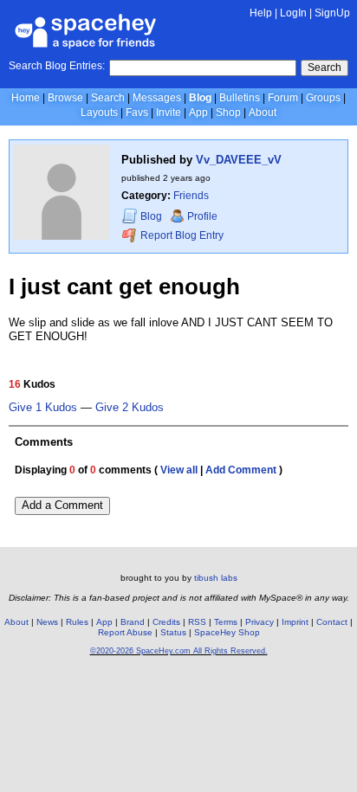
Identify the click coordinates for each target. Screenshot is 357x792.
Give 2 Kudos (129, 408)
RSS (197, 622)
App (198, 112)
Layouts (99, 112)
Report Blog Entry (181, 235)
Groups (323, 98)
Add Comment (240, 470)
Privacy (259, 622)
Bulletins (239, 98)
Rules (77, 622)
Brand (132, 622)
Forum (283, 98)
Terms (225, 622)
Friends (191, 196)
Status (173, 632)
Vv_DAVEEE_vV (239, 159)
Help (261, 13)
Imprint (295, 622)
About (262, 112)
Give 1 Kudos (43, 408)
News (47, 622)
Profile (202, 216)
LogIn (293, 13)
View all (179, 470)
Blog (200, 98)
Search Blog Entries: (57, 66)
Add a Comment (62, 505)
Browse (65, 98)
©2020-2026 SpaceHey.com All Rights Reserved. (179, 651)
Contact (331, 622)
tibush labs (215, 578)
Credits (166, 622)
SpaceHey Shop (227, 632)
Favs (137, 112)
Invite (168, 112)
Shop (228, 112)
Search (324, 67)
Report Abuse (125, 632)
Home (25, 98)
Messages (157, 98)
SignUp (332, 13)
